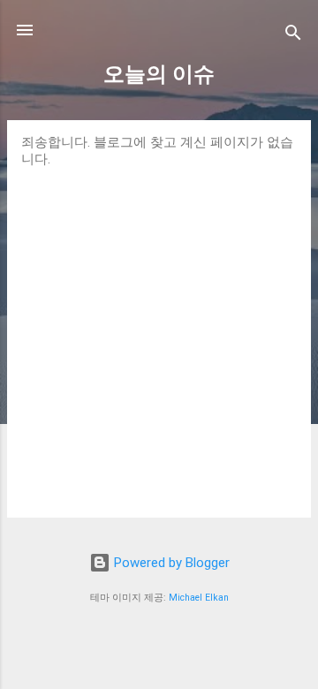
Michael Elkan (199, 597)
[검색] (293, 36)
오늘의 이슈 (159, 74)
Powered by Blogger (170, 563)
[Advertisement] (159, 336)
